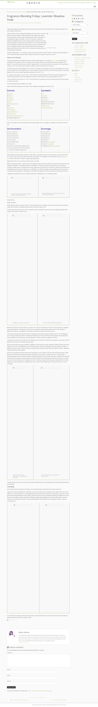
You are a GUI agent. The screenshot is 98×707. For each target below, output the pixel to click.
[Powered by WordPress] (50, 704)
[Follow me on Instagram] (37, 3)
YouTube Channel (78, 67)
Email (8, 675)
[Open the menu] (95, 7)
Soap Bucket (44, 95)
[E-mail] (30, 3)
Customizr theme (62, 704)
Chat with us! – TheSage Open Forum (82, 57)
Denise (40, 22)
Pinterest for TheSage (79, 63)
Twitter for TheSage (79, 65)
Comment (10, 652)
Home (8, 12)
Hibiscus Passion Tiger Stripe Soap (18, 700)
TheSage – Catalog (79, 47)
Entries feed (77, 77)
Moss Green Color (11, 113)
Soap (12, 12)
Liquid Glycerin (10, 107)
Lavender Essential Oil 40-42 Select (15, 115)
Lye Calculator (51, 142)
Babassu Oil (10, 95)
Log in (76, 75)
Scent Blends (35, 22)
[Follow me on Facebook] (35, 3)
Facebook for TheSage (79, 59)
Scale (42, 93)
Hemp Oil (9, 101)
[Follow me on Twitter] (32, 3)
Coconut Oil (10, 93)
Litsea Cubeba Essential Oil (60, 700)
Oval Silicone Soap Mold (47, 107)
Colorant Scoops (45, 105)
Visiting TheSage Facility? (80, 51)
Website (9, 681)
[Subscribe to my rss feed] (28, 3)
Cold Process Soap (20, 12)
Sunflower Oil (10, 99)
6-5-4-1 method (56, 60)
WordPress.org (78, 81)
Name (9, 669)
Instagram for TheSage (80, 61)
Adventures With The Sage (40, 704)
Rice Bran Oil (10, 97)
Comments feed (78, 79)
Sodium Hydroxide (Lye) (12, 103)
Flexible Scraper (45, 99)
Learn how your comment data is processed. (40, 691)
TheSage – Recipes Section (80, 49)
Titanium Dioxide (11, 109)
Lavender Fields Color (12, 111)
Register (76, 73)
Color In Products (28, 22)
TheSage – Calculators (79, 45)
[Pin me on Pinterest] (39, 3)
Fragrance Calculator (55, 146)
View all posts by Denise (23, 642)
